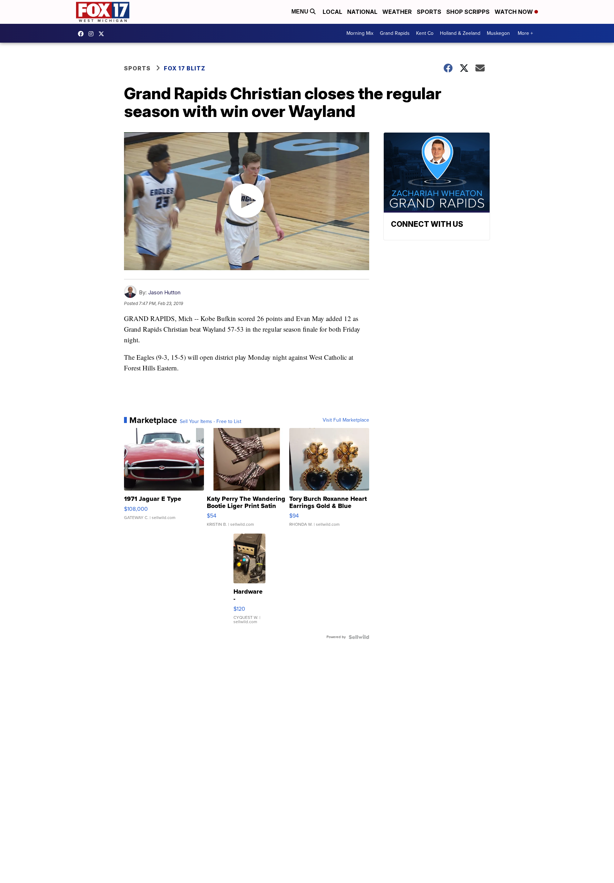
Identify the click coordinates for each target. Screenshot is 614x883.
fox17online (82, 34)
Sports (429, 11)
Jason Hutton (164, 292)
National (362, 11)
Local (332, 11)
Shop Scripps (468, 11)
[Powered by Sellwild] (359, 637)
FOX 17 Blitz (184, 68)
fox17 (103, 34)
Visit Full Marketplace (346, 420)
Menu (300, 12)
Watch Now (514, 11)
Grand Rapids (395, 33)
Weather (397, 11)
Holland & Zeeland (460, 33)
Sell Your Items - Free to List (210, 421)
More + (525, 33)
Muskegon (498, 33)
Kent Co (424, 33)
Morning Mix (359, 33)
